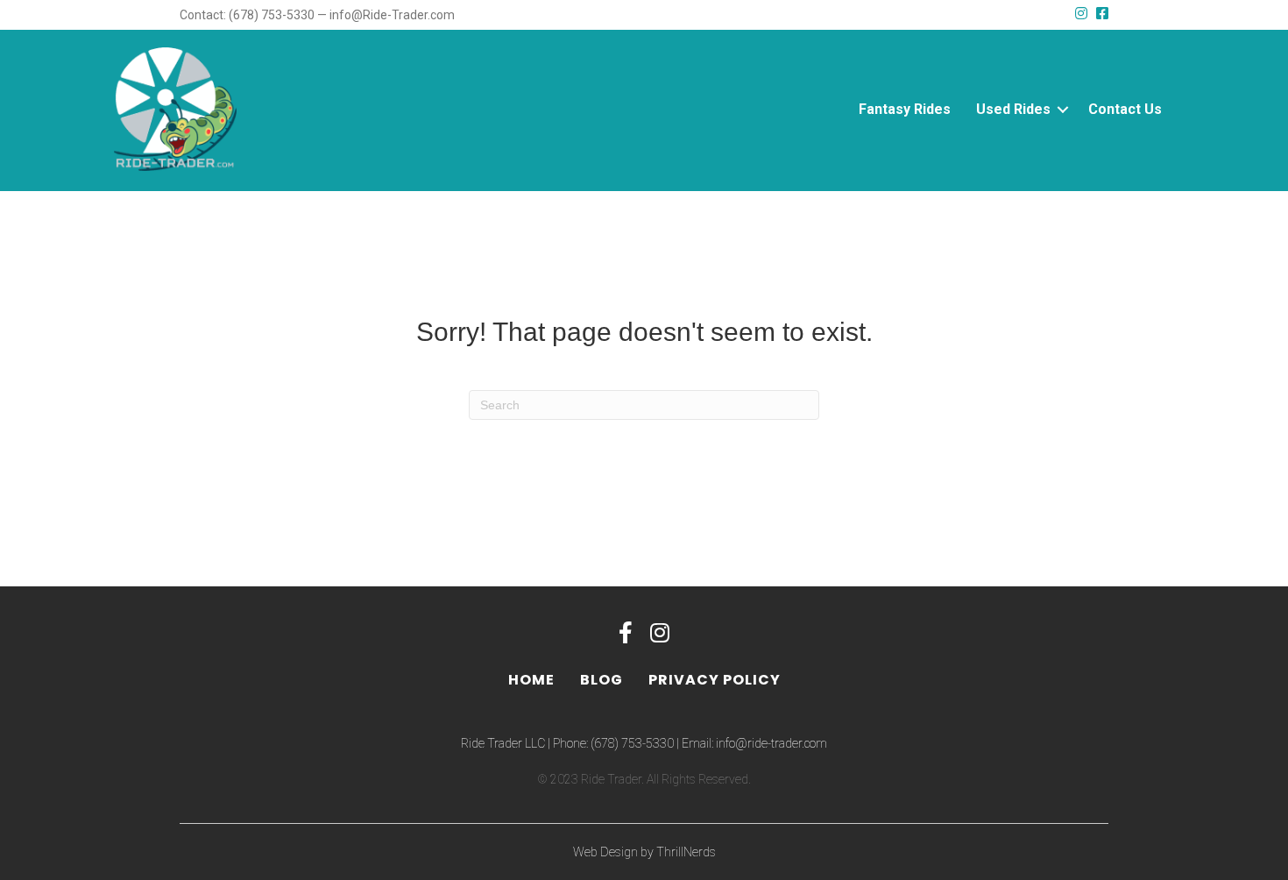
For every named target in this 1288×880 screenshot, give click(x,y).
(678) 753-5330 (632, 743)
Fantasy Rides (905, 109)
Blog (601, 680)
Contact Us (1125, 109)
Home (531, 680)
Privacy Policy (714, 680)
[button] (1063, 109)
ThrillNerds (686, 852)
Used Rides (1013, 109)
